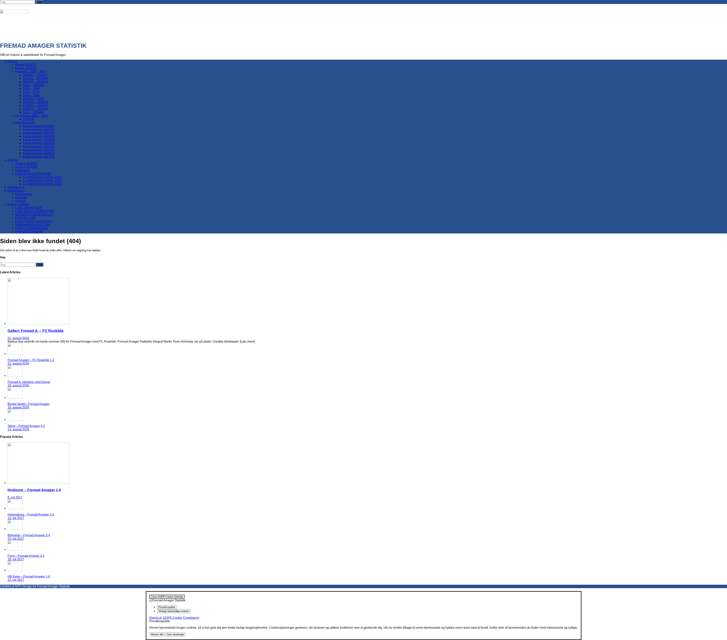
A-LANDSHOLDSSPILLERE (42, 177)
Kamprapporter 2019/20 (39, 149)
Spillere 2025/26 (26, 167)
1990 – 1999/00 (33, 85)
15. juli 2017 (16, 538)
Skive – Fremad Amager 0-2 (26, 426)
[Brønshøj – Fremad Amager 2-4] (15, 528)
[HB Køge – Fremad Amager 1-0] (15, 570)
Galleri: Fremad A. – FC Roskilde (36, 331)
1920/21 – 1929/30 (35, 109)
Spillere (13, 160)
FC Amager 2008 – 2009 (31, 115)
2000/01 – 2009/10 (35, 81)
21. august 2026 (18, 338)
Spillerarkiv (22, 170)
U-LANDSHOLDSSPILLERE (42, 184)
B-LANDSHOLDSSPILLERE (42, 180)
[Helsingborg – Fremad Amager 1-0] (15, 508)
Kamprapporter (25, 122)
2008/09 (28, 119)
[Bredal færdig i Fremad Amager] (15, 397)
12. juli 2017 (16, 518)
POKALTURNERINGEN (31, 228)
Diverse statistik (18, 204)
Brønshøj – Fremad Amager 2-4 (29, 535)
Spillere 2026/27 (26, 163)
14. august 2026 (18, 429)
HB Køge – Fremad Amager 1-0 (29, 576)
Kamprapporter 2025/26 (39, 129)
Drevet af (174, 617)
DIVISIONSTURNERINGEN (34, 214)
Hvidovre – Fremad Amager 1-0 (34, 490)
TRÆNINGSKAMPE (29, 231)
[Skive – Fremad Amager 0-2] (15, 419)
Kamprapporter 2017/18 (39, 156)
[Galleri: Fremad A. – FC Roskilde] (38, 323)
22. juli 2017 (16, 579)
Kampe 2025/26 (26, 68)
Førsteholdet (23, 194)
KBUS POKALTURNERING (34, 221)
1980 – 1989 (31, 88)
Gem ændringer (175, 634)
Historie (20, 201)
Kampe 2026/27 (26, 64)
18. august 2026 (18, 385)
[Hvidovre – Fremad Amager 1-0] (38, 482)
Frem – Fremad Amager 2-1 (26, 555)
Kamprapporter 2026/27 (39, 126)
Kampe (12, 61)
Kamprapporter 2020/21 (39, 146)
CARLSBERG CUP (28, 207)
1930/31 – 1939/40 (35, 105)
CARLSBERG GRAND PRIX (34, 211)
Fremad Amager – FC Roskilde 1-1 (31, 360)
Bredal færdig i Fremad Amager (29, 404)
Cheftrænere (16, 187)
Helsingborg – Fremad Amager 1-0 (31, 514)
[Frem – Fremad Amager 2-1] (15, 549)
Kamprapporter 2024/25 (39, 132)
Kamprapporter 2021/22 (39, 143)
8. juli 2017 (15, 497)
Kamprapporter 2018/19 (39, 153)
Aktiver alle (157, 634)
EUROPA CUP (25, 218)
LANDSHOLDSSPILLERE (33, 173)
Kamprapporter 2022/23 (39, 139)
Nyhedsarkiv (16, 190)
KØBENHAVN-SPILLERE (32, 224)
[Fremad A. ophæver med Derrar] (15, 375)
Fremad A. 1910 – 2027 (31, 71)
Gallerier (21, 197)
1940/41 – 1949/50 (35, 102)
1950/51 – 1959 (33, 98)
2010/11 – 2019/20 (35, 78)
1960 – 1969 (31, 95)
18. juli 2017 (16, 559)
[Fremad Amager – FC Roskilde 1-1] (15, 353)
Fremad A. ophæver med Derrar (29, 382)
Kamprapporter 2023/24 (39, 136)
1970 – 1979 (31, 92)
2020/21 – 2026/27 (35, 74)
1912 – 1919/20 (33, 112)
